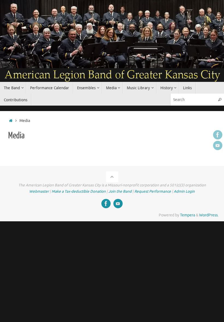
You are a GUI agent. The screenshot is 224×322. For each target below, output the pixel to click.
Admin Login (184, 191)
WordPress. (209, 215)
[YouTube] (217, 145)
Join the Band (120, 191)
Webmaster (39, 191)
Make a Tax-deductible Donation (79, 191)
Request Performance (152, 191)
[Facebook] (217, 134)
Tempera (187, 215)
